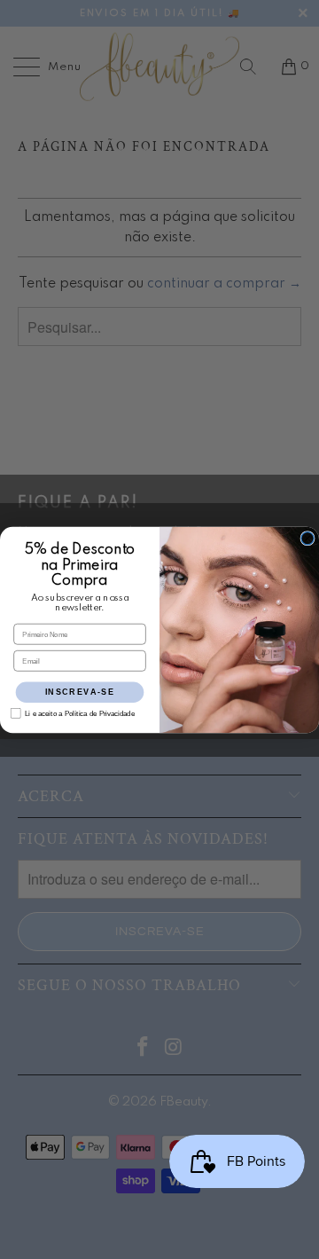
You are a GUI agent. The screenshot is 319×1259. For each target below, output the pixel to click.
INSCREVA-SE (79, 691)
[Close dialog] (307, 537)
